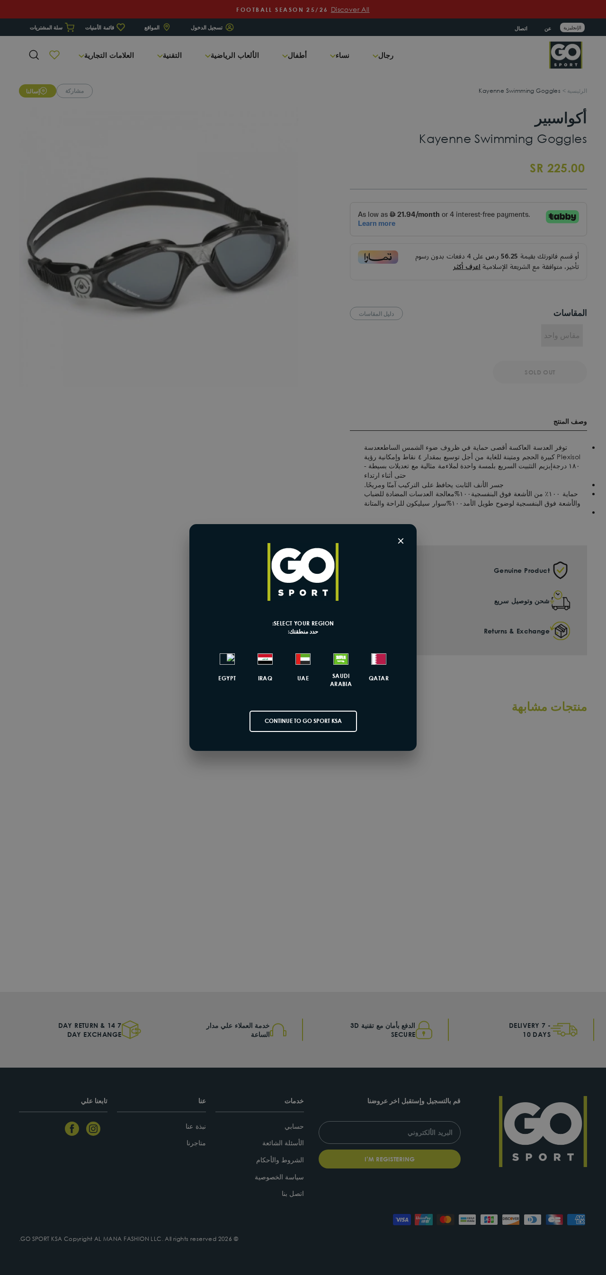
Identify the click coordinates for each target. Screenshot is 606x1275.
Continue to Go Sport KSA (303, 720)
